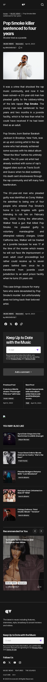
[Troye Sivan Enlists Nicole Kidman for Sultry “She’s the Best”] (9, 458)
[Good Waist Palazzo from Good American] (4, 416)
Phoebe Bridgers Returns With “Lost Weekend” (29, 472)
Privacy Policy (16, 359)
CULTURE (6, 675)
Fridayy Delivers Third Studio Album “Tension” (29, 510)
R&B (27, 403)
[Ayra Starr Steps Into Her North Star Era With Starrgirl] (9, 439)
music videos (8, 398)
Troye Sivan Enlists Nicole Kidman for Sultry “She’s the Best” (30, 455)
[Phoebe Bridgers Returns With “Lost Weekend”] (9, 476)
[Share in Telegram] (16, 324)
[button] (4, 4)
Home (5, 14)
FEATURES (19, 670)
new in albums (23, 477)
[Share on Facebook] (5, 324)
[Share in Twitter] (11, 324)
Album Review (23, 440)
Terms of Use (30, 359)
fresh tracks (22, 461)
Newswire (19, 44)
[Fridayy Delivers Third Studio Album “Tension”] (9, 514)
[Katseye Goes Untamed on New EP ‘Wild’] (9, 495)
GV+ (14, 675)
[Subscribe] (38, 350)
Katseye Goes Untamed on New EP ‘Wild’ (30, 491)
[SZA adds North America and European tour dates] (23, 563)
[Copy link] (21, 324)
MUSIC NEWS (15, 14)
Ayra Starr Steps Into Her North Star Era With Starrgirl (30, 435)
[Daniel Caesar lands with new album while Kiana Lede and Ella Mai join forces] (34, 394)
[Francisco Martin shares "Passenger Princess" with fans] (13, 394)
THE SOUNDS (30, 670)
